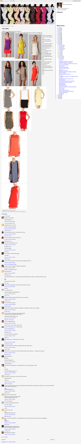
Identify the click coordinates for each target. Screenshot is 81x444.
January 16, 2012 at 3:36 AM (9, 342)
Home (28, 439)
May (60, 53)
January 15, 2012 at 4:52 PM (9, 286)
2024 (59, 30)
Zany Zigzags (61, 93)
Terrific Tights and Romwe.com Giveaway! (66, 81)
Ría (5, 288)
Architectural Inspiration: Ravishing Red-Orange (67, 86)
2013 (59, 42)
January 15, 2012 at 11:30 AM (9, 244)
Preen (14, 211)
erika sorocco (6, 235)
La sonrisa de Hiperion (8, 223)
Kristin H (6, 349)
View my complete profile (61, 9)
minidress (11, 211)
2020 (59, 34)
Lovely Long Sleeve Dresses (64, 68)
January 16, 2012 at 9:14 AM (9, 352)
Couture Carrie (16, 6)
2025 (59, 29)
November (61, 46)
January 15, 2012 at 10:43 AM (9, 228)
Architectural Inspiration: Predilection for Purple (67, 71)
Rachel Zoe (44, 35)
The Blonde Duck (7, 343)
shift (20, 211)
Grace (5, 251)
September (61, 48)
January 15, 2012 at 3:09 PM (9, 273)
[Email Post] (14, 210)
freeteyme (6, 300)
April (60, 54)
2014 (59, 41)
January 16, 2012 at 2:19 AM (9, 335)
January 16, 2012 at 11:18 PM (9, 429)
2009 (59, 97)
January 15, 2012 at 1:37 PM (9, 257)
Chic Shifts (61, 77)
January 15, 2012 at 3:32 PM (9, 281)
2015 (59, 40)
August (60, 49)
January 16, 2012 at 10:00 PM (9, 422)
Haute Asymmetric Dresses (64, 90)
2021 (59, 33)
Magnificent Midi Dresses (63, 70)
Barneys (6, 211)
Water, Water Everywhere (63, 67)
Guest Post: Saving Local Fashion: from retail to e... (68, 63)
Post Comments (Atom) (11, 441)
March (60, 55)
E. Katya (6, 216)
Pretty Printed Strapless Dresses (65, 74)
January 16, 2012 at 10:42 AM (9, 372)
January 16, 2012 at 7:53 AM (9, 347)
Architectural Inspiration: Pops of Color (66, 78)
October (60, 47)
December (61, 45)
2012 (59, 44)
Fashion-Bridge (7, 363)
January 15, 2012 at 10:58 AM (9, 234)
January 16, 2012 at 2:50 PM (9, 391)
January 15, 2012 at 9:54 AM (9, 221)
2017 (59, 38)
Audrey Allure (6, 230)
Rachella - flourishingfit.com (9, 269)
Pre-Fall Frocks (61, 66)
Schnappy (6, 430)
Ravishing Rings (62, 79)
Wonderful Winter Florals (63, 92)
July (60, 51)
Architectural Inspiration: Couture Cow (66, 61)
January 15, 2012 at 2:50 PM (9, 267)
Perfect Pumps (61, 89)
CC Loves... (61, 60)
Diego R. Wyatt (7, 383)
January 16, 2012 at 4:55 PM (9, 399)
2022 (59, 32)
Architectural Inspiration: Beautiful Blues (66, 91)
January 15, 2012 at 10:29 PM (9, 304)
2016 (59, 39)
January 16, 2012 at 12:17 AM (9, 323)
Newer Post (4, 439)
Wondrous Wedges (62, 72)
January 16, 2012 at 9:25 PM (9, 414)
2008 (59, 98)
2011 (59, 94)
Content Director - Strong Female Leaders (12, 325)
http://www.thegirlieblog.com (9, 328)
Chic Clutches (61, 59)
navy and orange (7, 401)
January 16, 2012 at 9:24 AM (9, 361)
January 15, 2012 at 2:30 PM (9, 262)
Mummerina (6, 306)
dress (8, 211)
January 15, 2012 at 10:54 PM (9, 309)
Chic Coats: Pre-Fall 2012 (63, 64)
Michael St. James (7, 319)
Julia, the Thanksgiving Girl (9, 264)
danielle (5, 424)
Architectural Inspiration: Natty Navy (65, 82)
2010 (59, 96)
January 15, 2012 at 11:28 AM (9, 239)
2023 (59, 31)
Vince (43, 43)
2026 (59, 27)
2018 (59, 37)
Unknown (6, 311)
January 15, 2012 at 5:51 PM (9, 293)
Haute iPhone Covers (63, 85)
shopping (22, 211)
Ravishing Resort (62, 83)
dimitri (5, 337)
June (60, 52)
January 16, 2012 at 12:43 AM (9, 330)
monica (5, 295)
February (61, 56)
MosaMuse (6, 354)
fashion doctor (7, 241)
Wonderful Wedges (62, 84)
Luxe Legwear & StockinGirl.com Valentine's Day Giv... (69, 76)
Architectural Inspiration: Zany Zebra (65, 62)
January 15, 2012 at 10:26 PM (9, 299)
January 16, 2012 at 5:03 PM (9, 406)
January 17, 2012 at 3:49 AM (9, 434)
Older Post (52, 439)
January (60, 57)
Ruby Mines (6, 416)
